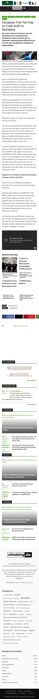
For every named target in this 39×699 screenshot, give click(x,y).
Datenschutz (22, 693)
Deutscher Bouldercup (23, 605)
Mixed (26, 624)
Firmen (33, 16)
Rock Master (6, 633)
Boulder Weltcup (9, 601)
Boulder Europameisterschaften (11, 598)
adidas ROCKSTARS (8, 595)
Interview (7, 620)
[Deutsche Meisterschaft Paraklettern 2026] (19, 423)
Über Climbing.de (11, 691)
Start (3, 13)
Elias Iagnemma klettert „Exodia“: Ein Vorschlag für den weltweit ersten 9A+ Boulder (24, 439)
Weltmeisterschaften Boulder (11, 640)
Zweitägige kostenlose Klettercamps (21, 369)
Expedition (13, 614)
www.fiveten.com (12, 305)
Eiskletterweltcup (18, 611)
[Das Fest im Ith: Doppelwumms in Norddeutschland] (6, 534)
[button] (3, 9)
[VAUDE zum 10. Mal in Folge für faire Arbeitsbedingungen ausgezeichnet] (6, 539)
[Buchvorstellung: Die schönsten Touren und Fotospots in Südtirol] (19, 469)
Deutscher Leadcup (9, 608)
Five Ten (5, 19)
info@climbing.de (27, 582)
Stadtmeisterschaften (9, 637)
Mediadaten (28, 691)
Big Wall (17, 595)
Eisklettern (7, 611)
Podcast (26, 627)
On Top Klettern (15, 391)
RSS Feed (20, 691)
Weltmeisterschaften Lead (10, 643)
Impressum (31, 693)
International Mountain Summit (15, 617)
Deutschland (27, 16)
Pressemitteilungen (20, 630)
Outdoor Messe (16, 627)
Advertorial (11, 16)
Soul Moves (29, 633)
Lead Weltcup (8, 624)
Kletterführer (21, 620)
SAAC (13, 633)
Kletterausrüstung (27, 376)
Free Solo (21, 614)
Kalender (14, 620)
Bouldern (26, 598)
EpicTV (5, 614)
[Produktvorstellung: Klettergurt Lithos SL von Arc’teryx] (6, 490)
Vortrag (25, 637)
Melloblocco (19, 624)
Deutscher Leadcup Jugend (23, 608)
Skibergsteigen (20, 633)
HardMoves (28, 614)
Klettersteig (29, 620)
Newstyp (9, 13)
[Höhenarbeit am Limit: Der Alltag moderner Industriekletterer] (19, 515)
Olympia (6, 627)
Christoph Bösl (13, 308)
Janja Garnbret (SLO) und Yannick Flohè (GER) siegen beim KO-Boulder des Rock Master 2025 (24, 447)
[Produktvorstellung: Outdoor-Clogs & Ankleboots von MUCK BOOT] (6, 496)
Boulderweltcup (23, 601)
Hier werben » (32, 380)
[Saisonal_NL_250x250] (19, 342)
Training (19, 637)
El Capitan (26, 611)
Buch (31, 601)
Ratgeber (32, 630)
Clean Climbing (8, 605)
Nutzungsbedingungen (11, 693)
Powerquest (8, 630)
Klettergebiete (19, 16)
